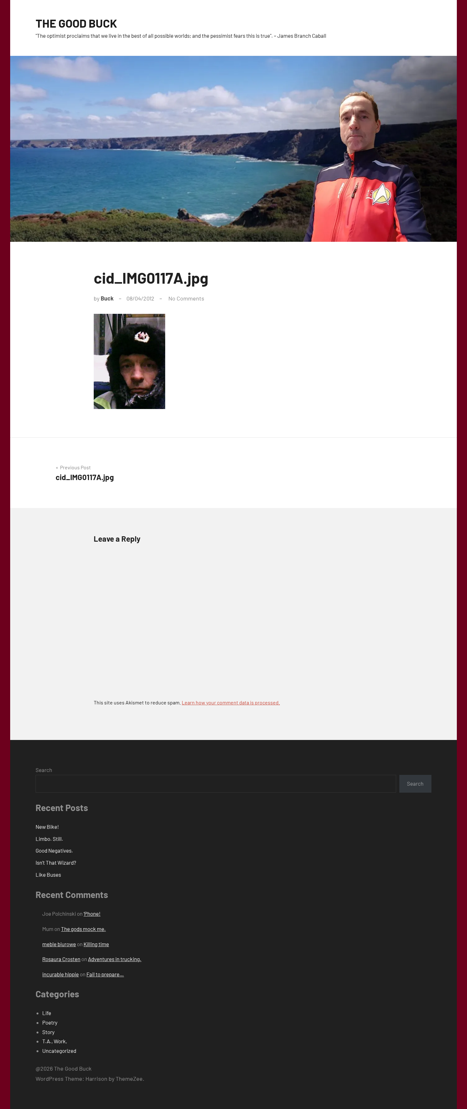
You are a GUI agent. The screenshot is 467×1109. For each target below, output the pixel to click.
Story (48, 1032)
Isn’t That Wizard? (56, 862)
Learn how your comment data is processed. (231, 702)
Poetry (50, 1022)
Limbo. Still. (49, 838)
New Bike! (47, 826)
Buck (107, 298)
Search (44, 770)
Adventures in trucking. (114, 959)
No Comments (186, 298)
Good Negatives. (54, 850)
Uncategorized (59, 1050)
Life (46, 1013)
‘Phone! (92, 913)
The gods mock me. (83, 929)
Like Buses (48, 874)
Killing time (96, 944)
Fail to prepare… (105, 974)
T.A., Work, (54, 1041)
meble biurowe (59, 944)
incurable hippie (60, 974)
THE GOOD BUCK (76, 23)
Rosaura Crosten (61, 959)
